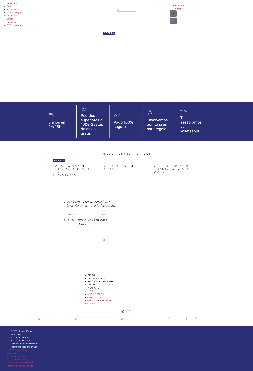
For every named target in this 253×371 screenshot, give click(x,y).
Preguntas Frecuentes (100, 285)
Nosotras (11, 9)
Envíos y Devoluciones (100, 281)
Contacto (180, 5)
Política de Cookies (20, 337)
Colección (12, 3)
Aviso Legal (16, 334)
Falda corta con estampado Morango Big (73, 169)
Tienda (91, 275)
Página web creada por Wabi (24, 347)
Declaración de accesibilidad (24, 344)
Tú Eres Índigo (14, 12)
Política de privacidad (21, 340)
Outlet (10, 6)
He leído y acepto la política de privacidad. (87, 220)
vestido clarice (118, 165)
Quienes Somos (96, 278)
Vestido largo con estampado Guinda (172, 167)
